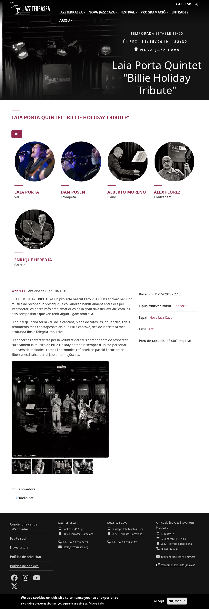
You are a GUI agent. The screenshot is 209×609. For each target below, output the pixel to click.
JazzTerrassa (71, 12)
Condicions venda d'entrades (23, 526)
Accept (159, 601)
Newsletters (19, 547)
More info (96, 603)
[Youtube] (37, 579)
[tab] (16, 134)
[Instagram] (25, 579)
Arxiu (64, 20)
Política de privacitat (25, 556)
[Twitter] (14, 587)
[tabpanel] (104, 206)
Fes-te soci (18, 538)
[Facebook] (14, 579)
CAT (179, 4)
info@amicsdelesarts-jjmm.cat (177, 557)
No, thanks (177, 601)
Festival (127, 12)
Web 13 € (18, 291)
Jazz (151, 329)
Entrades (179, 12)
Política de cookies (24, 566)
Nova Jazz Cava (102, 12)
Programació (153, 12)
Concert (179, 306)
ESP (188, 4)
